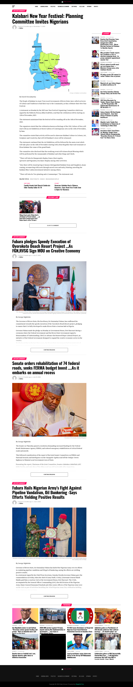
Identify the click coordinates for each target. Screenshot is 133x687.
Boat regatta (35, 179)
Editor (21, 28)
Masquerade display (52, 179)
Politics (52, 6)
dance (43, 179)
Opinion (89, 6)
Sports (96, 6)
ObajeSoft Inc (80, 684)
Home (36, 6)
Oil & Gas (81, 6)
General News (44, 6)
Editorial (74, 6)
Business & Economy (63, 6)
